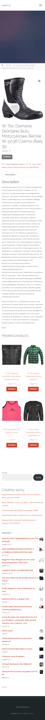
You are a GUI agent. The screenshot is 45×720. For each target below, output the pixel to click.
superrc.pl (6, 5)
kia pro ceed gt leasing (16, 167)
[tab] (10, 174)
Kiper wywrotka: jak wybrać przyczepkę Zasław (20, 510)
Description (10, 175)
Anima (21, 713)
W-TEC (8, 65)
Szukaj (4, 473)
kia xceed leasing (32, 167)
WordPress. (30, 713)
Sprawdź (7, 157)
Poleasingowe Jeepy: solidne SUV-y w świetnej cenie (22, 515)
